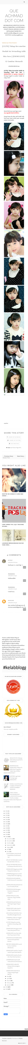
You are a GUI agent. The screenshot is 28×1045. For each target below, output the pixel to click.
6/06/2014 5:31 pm (12, 589)
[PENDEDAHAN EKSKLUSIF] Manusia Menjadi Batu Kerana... (14, 939)
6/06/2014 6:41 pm (12, 602)
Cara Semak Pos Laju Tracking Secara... (13, 525)
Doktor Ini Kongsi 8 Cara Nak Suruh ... (12, 494)
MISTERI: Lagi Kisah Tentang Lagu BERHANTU (15, 778)
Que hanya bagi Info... (16, 447)
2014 (6, 836)
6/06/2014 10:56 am (12, 562)
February (9, 983)
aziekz (10, 560)
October (9, 843)
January (9, 985)
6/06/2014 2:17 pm (12, 575)
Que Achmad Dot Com (14, 16)
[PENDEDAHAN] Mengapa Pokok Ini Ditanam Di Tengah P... (13, 891)
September (10, 845)
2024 (6, 815)
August (9, 847)
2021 (6, 821)
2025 (6, 813)
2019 (6, 826)
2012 (6, 989)
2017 (6, 830)
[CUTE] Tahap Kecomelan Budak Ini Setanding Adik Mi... (13, 924)
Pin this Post (15, 443)
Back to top (21, 1043)
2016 (6, 832)
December (10, 839)
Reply (24, 567)
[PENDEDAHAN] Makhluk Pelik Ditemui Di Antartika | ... (14, 880)
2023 (6, 817)
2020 (6, 824)
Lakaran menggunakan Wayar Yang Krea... (13, 544)
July (8, 849)
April (8, 978)
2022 (6, 819)
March (8, 980)
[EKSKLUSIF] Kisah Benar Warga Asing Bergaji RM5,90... (13, 972)
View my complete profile (11, 729)
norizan (11, 600)
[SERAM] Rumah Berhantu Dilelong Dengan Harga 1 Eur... (13, 903)
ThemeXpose (15, 1038)
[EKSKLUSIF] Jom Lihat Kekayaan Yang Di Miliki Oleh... (13, 897)
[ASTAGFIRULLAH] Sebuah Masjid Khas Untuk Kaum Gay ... (13, 855)
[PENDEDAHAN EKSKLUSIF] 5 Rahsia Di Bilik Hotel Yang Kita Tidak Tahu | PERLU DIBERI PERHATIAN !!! (13, 769)
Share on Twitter (14, 440)
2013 (6, 987)
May (8, 976)
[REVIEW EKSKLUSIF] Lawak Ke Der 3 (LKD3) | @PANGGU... (14, 946)
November (10, 841)
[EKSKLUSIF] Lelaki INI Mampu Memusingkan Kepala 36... (13, 966)
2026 (6, 811)
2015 (6, 834)
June (8, 851)
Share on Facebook (14, 437)
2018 (6, 828)
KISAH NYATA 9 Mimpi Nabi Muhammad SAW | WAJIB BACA (16, 759)
